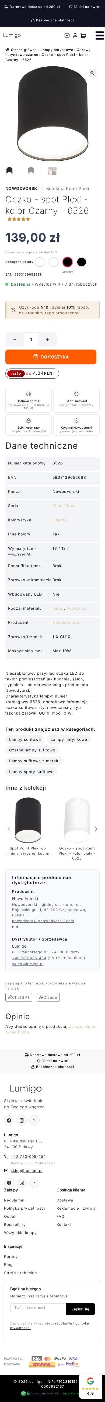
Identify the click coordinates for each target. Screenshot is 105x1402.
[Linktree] (34, 1120)
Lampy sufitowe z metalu (34, 760)
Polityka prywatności (24, 1208)
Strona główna (24, 50)
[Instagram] (22, 1120)
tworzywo (76, 608)
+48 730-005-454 (29, 958)
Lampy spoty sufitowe (31, 771)
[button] (92, 73)
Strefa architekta (20, 1273)
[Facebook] (9, 1120)
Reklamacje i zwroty (76, 1208)
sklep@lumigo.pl (28, 964)
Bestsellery (15, 1224)
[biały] (40, 262)
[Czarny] (68, 262)
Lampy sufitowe (25, 739)
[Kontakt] (67, 35)
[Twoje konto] (75, 35)
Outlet (10, 1216)
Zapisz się (80, 1309)
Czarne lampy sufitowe (32, 750)
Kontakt (64, 1224)
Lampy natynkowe (57, 50)
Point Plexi (63, 505)
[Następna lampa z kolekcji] (96, 829)
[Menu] (99, 35)
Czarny (59, 520)
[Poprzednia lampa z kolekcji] (9, 829)
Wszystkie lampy (20, 1232)
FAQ (60, 1216)
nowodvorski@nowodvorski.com (43, 921)
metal (58, 608)
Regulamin (14, 1200)
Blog (8, 1264)
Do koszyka (55, 357)
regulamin (63, 1323)
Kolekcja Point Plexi (67, 188)
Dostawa (65, 1200)
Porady (11, 1256)
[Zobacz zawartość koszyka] (83, 35)
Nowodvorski (22, 188)
